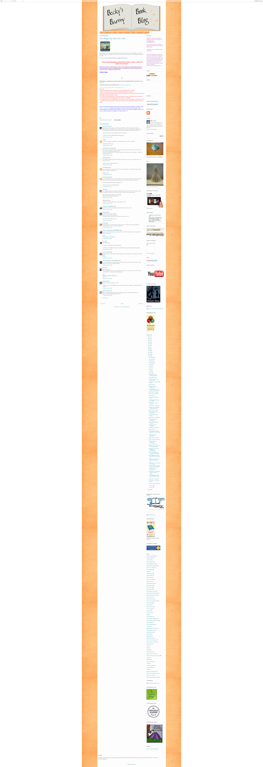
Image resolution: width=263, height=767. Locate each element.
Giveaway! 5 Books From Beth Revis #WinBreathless (154, 449)
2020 (149, 340)
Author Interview (150, 579)
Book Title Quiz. (152, 384)
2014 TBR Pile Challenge (151, 565)
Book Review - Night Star (154, 393)
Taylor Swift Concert (153, 377)
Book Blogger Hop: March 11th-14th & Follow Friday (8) (154, 456)
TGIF (148, 663)
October (151, 360)
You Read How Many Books (152, 677)
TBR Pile (115, 32)
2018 (149, 343)
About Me (120, 32)
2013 (149, 352)
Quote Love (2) (152, 395)
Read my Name (150, 651)
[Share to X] (117, 120)
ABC (147, 571)
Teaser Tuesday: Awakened (154, 483)
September (151, 362)
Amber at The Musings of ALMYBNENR (111, 230)
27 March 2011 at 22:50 (107, 295)
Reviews (146, 32)
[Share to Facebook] (118, 120)
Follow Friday (149, 602)
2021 (149, 338)
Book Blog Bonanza (150, 583)
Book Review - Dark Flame (154, 405)
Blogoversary (149, 581)
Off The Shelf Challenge (151, 640)
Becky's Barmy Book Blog (151, 243)
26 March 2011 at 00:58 (107, 238)
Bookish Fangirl (106, 177)
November (151, 359)
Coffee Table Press (119, 225)
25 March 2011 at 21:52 (107, 209)
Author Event (149, 577)
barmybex (105, 212)
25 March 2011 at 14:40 (107, 164)
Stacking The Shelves (151, 653)
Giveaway (148, 610)
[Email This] (115, 120)
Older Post (141, 303)
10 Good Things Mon (151, 556)
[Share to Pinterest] (120, 120)
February (151, 485)
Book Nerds (105, 157)
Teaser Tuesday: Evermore (154, 439)
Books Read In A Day (151, 591)
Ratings (133, 32)
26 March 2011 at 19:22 (107, 288)
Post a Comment (104, 298)
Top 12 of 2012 (149, 667)
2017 (149, 345)
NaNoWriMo (149, 636)
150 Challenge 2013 (150, 563)
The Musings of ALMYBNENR (109, 236)
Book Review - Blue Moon (154, 427)
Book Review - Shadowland (154, 417)
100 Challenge (149, 557)
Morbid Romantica (150, 632)
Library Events (149, 622)
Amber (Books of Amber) (108, 148)
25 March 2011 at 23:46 (107, 227)
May (150, 369)
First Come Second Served (152, 600)
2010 (149, 489)
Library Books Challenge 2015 (152, 620)
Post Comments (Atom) (124, 306)
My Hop (104, 256)
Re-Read (148, 649)
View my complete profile (152, 129)
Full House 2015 (150, 606)
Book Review (149, 589)
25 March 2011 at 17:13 (107, 186)
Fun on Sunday (150, 608)
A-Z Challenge (149, 569)
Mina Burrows (125, 58)
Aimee (104, 223)
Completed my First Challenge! (153, 425)
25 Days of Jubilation (151, 567)
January (151, 487)
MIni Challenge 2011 (151, 630)
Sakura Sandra (106, 126)
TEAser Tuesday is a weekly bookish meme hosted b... (154, 466)
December (151, 357)
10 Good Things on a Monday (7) (153, 387)
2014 (149, 350)
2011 (149, 355)
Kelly (104, 189)
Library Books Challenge (151, 618)
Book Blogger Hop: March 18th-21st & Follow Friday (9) (154, 432)
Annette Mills (105, 167)
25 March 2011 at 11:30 (107, 145)
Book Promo (149, 587)
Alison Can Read (106, 252)
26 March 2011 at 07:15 (107, 265)
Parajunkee (102, 82)
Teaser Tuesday (150, 661)
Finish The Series (150, 599)
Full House (149, 604)
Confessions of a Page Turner (125, 84)
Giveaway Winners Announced (152, 435)
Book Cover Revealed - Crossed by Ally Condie (154, 453)
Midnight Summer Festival (152, 628)
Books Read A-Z (108, 32)
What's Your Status (150, 675)
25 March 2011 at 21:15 (107, 203)
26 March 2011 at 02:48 (107, 257)
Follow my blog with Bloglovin (152, 748)
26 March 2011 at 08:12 (107, 278)
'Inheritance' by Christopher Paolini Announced (154, 408)
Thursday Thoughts (150, 665)
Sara (104, 241)
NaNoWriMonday (150, 638)
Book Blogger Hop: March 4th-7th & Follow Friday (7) (154, 476)
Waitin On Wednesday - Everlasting (153, 412)
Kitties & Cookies (103, 107)
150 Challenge (149, 561)
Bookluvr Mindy (106, 290)
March (150, 373)
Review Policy (127, 32)
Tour (147, 669)
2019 (149, 342)
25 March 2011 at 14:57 (107, 174)
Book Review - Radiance (153, 392)
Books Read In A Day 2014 (152, 593)
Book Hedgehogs (140, 32)
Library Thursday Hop (151, 624)
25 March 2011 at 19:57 (107, 197)
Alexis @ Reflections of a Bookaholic (110, 260)
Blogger (133, 764)
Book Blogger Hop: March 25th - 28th (112, 38)
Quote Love (149, 643)
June (150, 367)
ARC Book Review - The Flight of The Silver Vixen (154, 390)
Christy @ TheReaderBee (108, 206)
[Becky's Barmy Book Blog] (151, 252)
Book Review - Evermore (154, 437)
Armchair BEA (149, 575)
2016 (149, 347)
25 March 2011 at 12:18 (107, 155)
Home (102, 32)
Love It (148, 626)
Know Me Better (150, 616)
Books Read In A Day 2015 (152, 595)
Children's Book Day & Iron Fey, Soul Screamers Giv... (154, 460)
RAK (147, 647)
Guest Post (149, 612)
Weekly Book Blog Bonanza (152, 673)
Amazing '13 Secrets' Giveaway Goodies (153, 375)
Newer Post (103, 303)
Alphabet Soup (149, 573)
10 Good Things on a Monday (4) (153, 469)
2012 (149, 354)
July (150, 366)
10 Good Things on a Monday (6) (153, 420)
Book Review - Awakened (154, 479)
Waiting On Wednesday (151, 671)
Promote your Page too (150, 253)
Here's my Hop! (129, 207)
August (150, 364)
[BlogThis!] (116, 120)
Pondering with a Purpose (152, 642)
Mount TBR (149, 634)
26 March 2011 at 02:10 (107, 249)
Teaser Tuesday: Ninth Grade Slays (153, 380)
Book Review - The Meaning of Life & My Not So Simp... (154, 472)
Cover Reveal (149, 597)
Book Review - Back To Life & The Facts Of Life (154, 446)
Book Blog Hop (150, 585)
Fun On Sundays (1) (153, 443)
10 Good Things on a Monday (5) (153, 442)
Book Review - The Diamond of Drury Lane (154, 463)
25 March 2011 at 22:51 (107, 220)
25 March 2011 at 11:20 (107, 137)
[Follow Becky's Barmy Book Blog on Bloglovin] (152, 104)
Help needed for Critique (153, 410)
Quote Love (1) (152, 429)
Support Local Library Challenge (153, 655)
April (150, 371)
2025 (149, 336)
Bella (104, 267)
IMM (147, 614)
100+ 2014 (149, 559)
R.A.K (148, 645)
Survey (148, 657)
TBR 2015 (149, 659)
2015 (149, 349)
